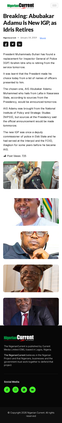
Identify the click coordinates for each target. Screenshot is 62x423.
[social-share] (5, 44)
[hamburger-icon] (54, 5)
